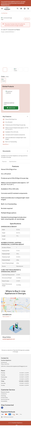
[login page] (24, 8)
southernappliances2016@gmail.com (18, 366)
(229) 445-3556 (5, 366)
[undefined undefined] (11, 96)
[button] (21, 8)
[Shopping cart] (28, 8)
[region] (15, 100)
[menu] (2, 8)
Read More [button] (5, 144)
